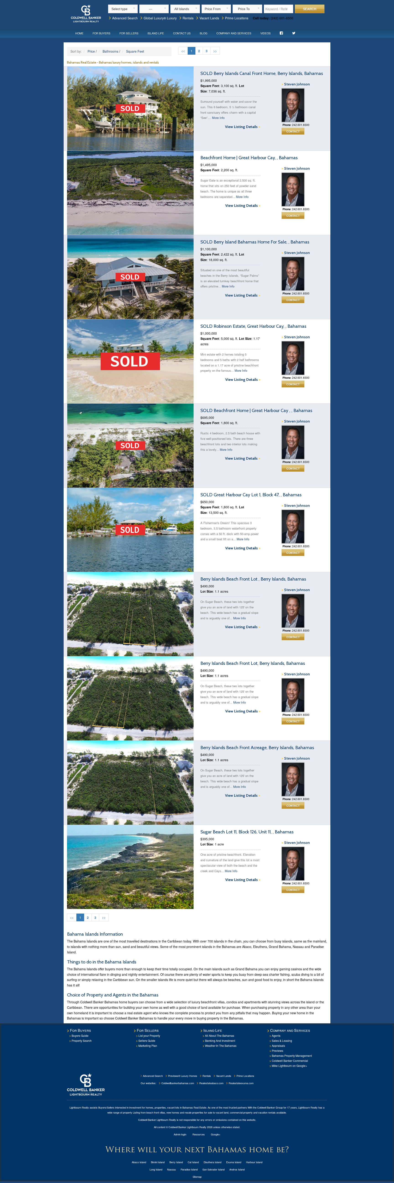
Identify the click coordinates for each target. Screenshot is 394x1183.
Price (91, 51)
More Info (218, 117)
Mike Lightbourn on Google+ (289, 1066)
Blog (203, 33)
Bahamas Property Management (292, 1056)
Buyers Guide (80, 1035)
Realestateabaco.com (211, 1083)
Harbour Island (254, 1162)
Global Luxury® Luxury (160, 18)
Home (79, 33)
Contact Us (182, 33)
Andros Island (237, 1169)
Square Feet (135, 51)
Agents (276, 1035)
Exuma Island (233, 1162)
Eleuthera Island (212, 1162)
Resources (198, 1134)
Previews (277, 1050)
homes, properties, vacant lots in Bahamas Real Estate (176, 1107)
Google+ (215, 1134)
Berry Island (176, 1162)
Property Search (82, 1040)
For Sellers (128, 33)
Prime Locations (236, 18)
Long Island (156, 1169)
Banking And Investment (220, 1040)
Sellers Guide (146, 1040)
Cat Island (193, 1162)
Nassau (171, 1169)
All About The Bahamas (219, 1035)
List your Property (149, 1035)
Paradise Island (189, 1169)
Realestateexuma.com (241, 1083)
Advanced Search (124, 18)
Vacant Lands (209, 18)
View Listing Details (242, 127)
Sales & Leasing (282, 1040)
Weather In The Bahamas (220, 1045)
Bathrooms (110, 51)
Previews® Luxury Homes (182, 1076)
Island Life (156, 33)
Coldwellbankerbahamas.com (177, 1083)
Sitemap (197, 1176)
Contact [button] (293, 131)
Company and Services (233, 33)
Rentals (188, 18)
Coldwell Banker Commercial (290, 1061)
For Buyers (101, 33)
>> (215, 51)
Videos (265, 33)
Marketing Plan (147, 1045)
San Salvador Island (213, 1169)
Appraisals (278, 1045)
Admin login (180, 1134)
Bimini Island (158, 1162)
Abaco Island (139, 1162)
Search (309, 9)
